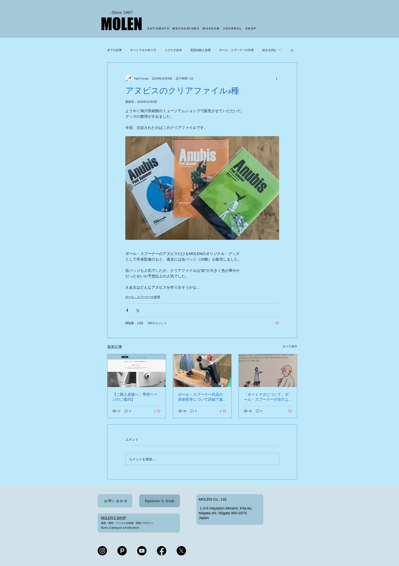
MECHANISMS (186, 28)
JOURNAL (232, 28)
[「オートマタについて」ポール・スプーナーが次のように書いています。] (268, 370)
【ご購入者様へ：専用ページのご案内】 (134, 397)
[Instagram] (102, 550)
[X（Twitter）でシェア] (137, 310)
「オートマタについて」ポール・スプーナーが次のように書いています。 (266, 397)
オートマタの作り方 (143, 50)
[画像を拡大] (202, 188)
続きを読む (269, 50)
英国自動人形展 (200, 50)
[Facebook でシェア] (127, 310)
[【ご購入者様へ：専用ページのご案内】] (136, 370)
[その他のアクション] (276, 78)
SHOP (251, 28)
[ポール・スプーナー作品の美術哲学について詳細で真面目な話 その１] (202, 370)
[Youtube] (142, 550)
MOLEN (121, 23)
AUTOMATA (159, 28)
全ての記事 (114, 50)
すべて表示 (290, 346)
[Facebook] (161, 550)
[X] (181, 550)
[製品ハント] (122, 550)
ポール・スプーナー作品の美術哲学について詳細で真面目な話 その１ (200, 397)
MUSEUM (211, 28)
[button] (292, 50)
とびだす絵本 (173, 50)
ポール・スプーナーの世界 (236, 50)
